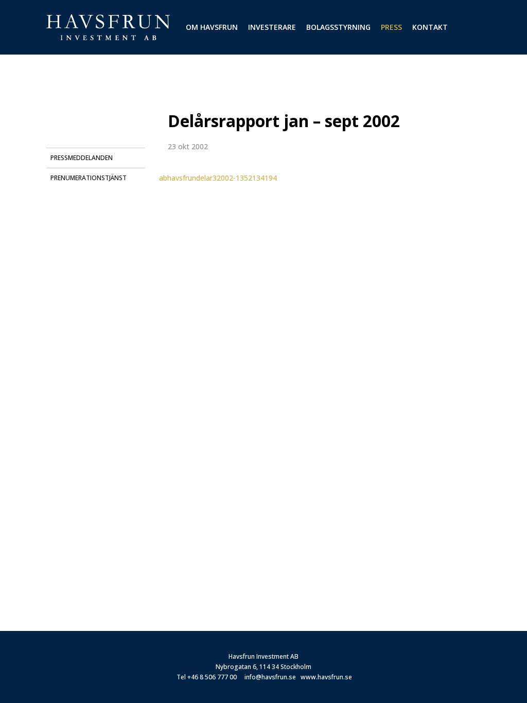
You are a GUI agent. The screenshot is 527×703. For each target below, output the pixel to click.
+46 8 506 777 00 (212, 677)
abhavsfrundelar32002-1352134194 (218, 178)
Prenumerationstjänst (88, 177)
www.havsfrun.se (326, 677)
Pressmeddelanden (81, 157)
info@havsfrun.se (270, 677)
